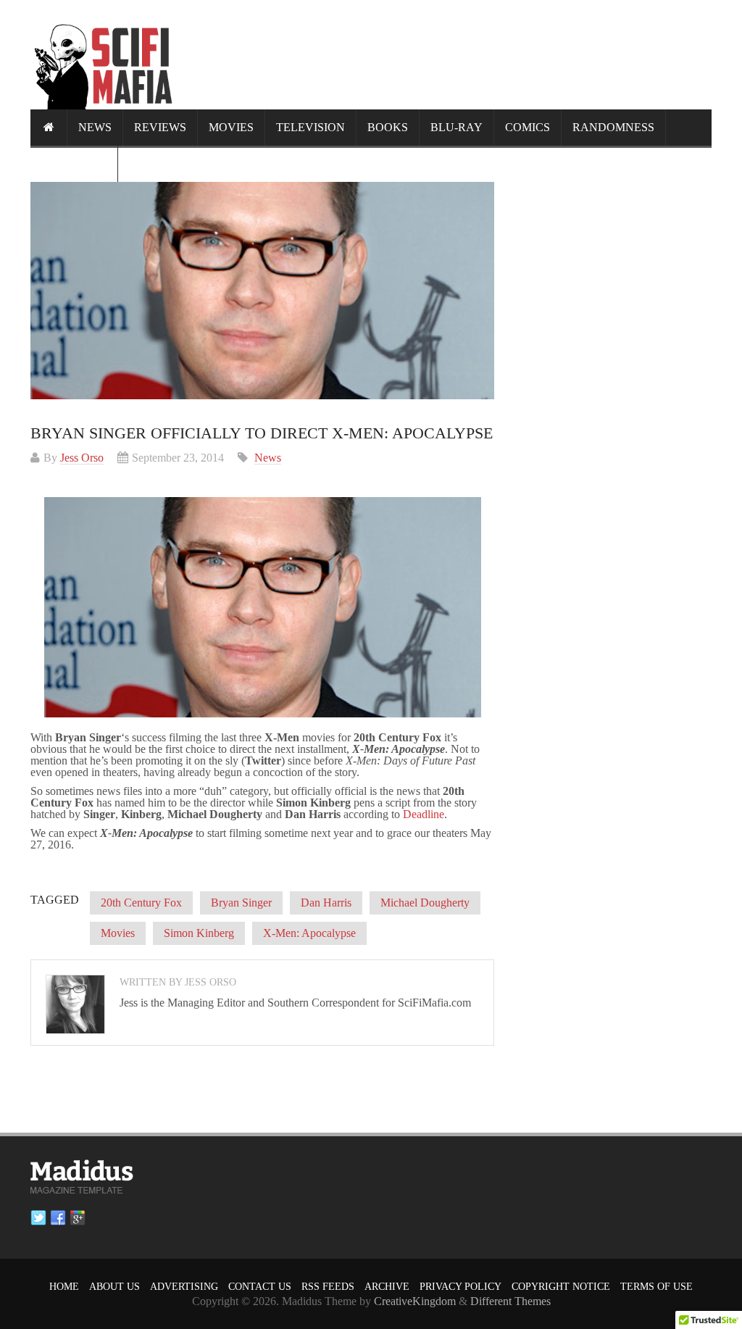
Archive (386, 1286)
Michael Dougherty (425, 902)
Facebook (58, 1218)
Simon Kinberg (199, 933)
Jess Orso (82, 457)
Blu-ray (456, 127)
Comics (527, 127)
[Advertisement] (448, 54)
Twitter (38, 1218)
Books (387, 127)
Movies (231, 127)
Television (310, 127)
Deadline (423, 814)
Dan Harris (326, 902)
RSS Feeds (327, 1286)
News (95, 127)
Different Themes (510, 1301)
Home (64, 1286)
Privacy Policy (460, 1286)
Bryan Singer (241, 902)
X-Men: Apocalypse (309, 933)
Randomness (613, 127)
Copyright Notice (561, 1286)
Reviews (160, 127)
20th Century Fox (141, 902)
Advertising (184, 1286)
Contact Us (259, 1286)
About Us (114, 1286)
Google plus (78, 1218)
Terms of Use (656, 1286)
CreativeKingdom (415, 1301)
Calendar (74, 163)
